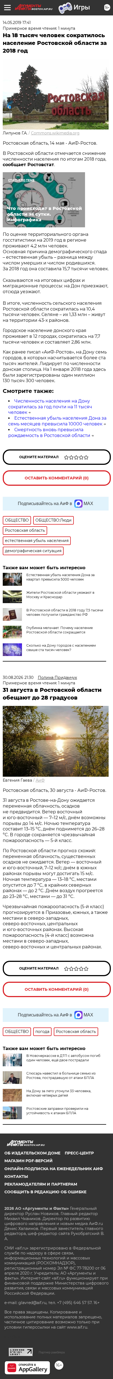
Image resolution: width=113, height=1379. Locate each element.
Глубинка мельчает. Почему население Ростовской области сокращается (59, 630)
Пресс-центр (79, 1153)
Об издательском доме (32, 1153)
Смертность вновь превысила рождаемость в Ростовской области (49, 432)
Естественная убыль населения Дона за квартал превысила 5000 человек (60, 577)
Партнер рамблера (52, 1352)
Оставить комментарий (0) (57, 478)
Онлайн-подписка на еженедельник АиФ (53, 1168)
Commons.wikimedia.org (55, 133)
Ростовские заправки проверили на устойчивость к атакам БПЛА (57, 1111)
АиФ (40, 780)
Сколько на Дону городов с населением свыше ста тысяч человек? (61, 647)
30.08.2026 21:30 (18, 677)
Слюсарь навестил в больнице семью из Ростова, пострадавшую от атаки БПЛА (60, 1075)
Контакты (16, 1176)
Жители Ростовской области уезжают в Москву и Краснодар (60, 594)
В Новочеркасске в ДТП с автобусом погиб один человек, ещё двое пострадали (63, 1058)
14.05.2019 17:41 (17, 22)
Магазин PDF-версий (28, 1160)
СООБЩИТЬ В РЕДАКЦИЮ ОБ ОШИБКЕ (45, 1191)
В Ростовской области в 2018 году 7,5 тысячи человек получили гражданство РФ (64, 612)
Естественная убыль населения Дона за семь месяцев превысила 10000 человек (57, 421)
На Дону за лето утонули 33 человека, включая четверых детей (58, 1093)
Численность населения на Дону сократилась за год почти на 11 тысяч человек (50, 406)
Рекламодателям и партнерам (40, 1184)
